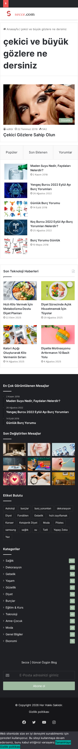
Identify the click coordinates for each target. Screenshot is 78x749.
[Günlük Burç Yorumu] (15, 209)
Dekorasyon (14, 567)
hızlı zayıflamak (58, 515)
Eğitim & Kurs (14, 607)
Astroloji (10, 508)
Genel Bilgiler (14, 634)
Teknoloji (11, 614)
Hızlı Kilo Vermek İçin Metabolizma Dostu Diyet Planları (18, 308)
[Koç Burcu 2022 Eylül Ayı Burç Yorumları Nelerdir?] (15, 227)
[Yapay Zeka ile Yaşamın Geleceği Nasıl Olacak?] (63, 449)
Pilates (59, 522)
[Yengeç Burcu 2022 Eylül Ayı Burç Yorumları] (15, 190)
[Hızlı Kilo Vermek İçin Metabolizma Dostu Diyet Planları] (20, 290)
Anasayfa (12, 29)
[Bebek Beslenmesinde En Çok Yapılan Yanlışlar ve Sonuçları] (63, 464)
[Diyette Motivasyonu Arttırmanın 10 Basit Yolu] (58, 334)
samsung (10, 529)
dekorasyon (64, 508)
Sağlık (10, 560)
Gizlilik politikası (39, 711)
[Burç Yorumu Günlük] (15, 246)
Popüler (11, 152)
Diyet (8, 515)
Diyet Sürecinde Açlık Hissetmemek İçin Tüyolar (56, 308)
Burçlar (10, 600)
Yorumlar (65, 152)
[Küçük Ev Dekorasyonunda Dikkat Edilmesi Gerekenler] (14, 449)
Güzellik (11, 587)
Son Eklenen (38, 152)
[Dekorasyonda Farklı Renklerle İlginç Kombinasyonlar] (63, 478)
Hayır (67, 742)
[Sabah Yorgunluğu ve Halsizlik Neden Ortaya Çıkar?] (39, 478)
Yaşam (10, 580)
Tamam (59, 742)
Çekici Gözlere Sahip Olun (29, 134)
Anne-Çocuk (14, 621)
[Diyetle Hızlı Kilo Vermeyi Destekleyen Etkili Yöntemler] (14, 464)
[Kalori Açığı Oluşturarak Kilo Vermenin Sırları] (20, 334)
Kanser (9, 522)
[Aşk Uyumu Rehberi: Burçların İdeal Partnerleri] (14, 478)
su (35, 529)
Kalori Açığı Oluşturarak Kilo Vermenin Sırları (14, 352)
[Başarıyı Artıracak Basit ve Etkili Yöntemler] (39, 464)
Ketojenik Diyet (28, 522)
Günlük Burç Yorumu (45, 203)
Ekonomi (11, 641)
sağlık (25, 529)
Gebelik (38, 515)
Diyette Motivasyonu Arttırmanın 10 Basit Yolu (56, 352)
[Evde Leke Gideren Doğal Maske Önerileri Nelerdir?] (39, 449)
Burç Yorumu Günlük (45, 240)
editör (9, 129)
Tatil (45, 529)
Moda (46, 522)
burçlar (25, 508)
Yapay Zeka (61, 529)
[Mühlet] (19, 13)
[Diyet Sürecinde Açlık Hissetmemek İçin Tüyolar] (58, 290)
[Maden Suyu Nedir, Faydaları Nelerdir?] (15, 172)
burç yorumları (43, 508)
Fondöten (22, 515)
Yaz (7, 536)
